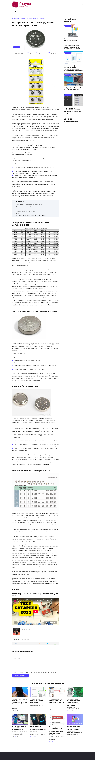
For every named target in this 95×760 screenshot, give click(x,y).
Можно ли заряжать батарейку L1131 (25, 211)
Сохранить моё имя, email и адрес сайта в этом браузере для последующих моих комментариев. (34, 672)
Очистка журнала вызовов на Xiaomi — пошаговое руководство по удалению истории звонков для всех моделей (56, 730)
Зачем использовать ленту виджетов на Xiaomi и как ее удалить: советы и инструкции (56, 701)
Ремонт (25, 11)
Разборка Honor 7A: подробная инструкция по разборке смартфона (73, 89)
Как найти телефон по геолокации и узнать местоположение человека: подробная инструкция (74, 702)
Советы (31, 11)
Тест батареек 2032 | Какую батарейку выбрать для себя (33, 215)
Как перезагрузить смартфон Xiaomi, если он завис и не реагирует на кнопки (38, 729)
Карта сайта (15, 750)
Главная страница (16, 18)
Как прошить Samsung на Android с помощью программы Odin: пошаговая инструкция (19, 729)
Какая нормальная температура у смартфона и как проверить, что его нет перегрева (72, 110)
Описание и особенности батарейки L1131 (27, 206)
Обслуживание (16, 11)
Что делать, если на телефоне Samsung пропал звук (36, 700)
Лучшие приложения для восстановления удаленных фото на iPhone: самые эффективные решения (74, 729)
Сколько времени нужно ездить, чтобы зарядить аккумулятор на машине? (72, 47)
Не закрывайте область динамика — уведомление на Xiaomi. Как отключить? (19, 701)
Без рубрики (16, 47)
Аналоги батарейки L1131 (22, 209)
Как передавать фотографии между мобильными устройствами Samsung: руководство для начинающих (73, 68)
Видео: (18, 213)
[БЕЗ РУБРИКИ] (73, 36)
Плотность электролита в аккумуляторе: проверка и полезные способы (72, 40)
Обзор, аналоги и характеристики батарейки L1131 (29, 204)
